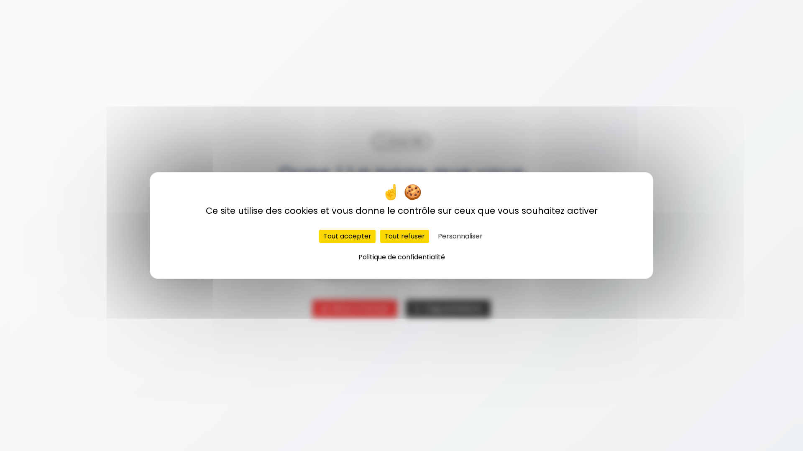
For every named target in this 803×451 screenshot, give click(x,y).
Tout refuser (404, 236)
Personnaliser (460, 236)
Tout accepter (347, 236)
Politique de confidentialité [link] (401, 257)
